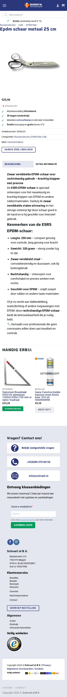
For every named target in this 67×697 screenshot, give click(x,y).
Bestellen (14, 578)
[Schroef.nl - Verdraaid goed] (33, 5)
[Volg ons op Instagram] (16, 542)
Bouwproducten (8, 25)
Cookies (39, 669)
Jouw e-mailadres (21, 506)
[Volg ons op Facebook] (10, 542)
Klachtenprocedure (19, 595)
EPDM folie (31, 25)
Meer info (44, 409)
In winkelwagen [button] (13, 409)
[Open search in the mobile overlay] (33, 15)
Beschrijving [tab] (13, 164)
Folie (21, 25)
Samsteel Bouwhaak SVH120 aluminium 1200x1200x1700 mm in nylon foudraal (16, 396)
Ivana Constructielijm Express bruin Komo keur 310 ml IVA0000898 (47, 396)
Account (7, 687)
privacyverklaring (27, 520)
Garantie (14, 591)
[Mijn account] (57, 5)
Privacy (46, 665)
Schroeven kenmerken (20, 627)
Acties (13, 621)
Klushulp (14, 624)
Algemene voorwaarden (20, 669)
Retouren (14, 587)
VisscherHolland (15, 142)
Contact (13, 600)
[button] (4, 5)
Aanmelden (23, 525)
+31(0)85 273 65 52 (38, 462)
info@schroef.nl (38, 476)
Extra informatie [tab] (46, 164)
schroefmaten (24, 120)
